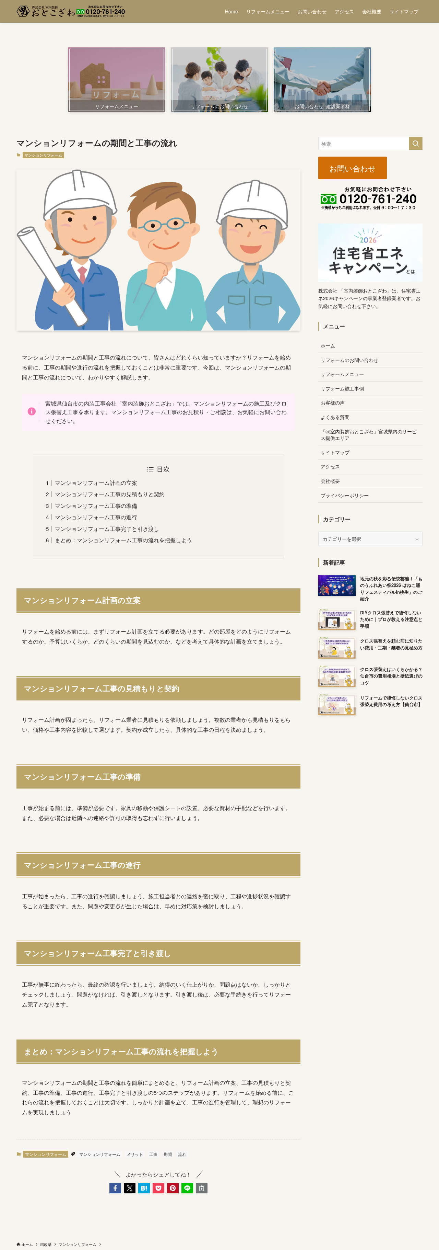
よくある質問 (335, 416)
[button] (115, 1188)
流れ (182, 1154)
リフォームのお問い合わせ (349, 359)
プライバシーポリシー (345, 495)
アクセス (330, 466)
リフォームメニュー (342, 374)
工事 (153, 1154)
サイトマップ (335, 452)
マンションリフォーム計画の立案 (96, 483)
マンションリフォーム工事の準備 (96, 506)
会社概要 (330, 480)
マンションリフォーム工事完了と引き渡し (107, 529)
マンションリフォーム (43, 155)
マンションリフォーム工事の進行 (96, 517)
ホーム (328, 345)
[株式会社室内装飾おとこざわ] (70, 11)
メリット (135, 1154)
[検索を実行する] (416, 143)
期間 (168, 1154)
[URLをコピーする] (201, 1188)
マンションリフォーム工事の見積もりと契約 (110, 494)
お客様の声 (333, 402)
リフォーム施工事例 (342, 388)
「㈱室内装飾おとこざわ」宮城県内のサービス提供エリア (369, 435)
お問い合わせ (352, 167)
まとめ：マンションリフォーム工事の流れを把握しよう (123, 540)
